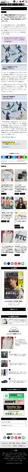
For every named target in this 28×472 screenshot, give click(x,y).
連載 (8, 221)
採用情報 (23, 443)
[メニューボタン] (26, 1)
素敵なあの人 (8, 455)
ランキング (20, 1)
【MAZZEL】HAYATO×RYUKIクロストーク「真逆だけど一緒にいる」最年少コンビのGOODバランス (17, 364)
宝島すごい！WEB (21, 458)
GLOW (13, 456)
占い (20, 4)
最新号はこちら (14, 309)
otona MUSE (8, 456)
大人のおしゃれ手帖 (18, 453)
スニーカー (15, 4)
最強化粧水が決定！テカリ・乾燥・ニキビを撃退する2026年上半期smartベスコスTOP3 (18, 372)
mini (3, 455)
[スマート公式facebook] (5, 264)
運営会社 (18, 443)
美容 (9, 4)
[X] (8, 157)
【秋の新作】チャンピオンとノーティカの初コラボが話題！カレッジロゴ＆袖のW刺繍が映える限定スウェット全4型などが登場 (21, 249)
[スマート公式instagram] (12, 264)
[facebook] (3, 157)
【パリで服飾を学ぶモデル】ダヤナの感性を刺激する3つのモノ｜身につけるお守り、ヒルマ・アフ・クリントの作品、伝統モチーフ (21, 219)
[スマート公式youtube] (19, 264)
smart (22, 456)
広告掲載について (22, 445)
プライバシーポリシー (7, 445)
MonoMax (18, 456)
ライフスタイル (17, 227)
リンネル (14, 455)
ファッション (3, 4)
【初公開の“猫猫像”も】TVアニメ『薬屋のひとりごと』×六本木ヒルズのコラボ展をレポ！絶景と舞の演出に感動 (18, 355)
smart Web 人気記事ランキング (14, 389)
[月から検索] (14, 425)
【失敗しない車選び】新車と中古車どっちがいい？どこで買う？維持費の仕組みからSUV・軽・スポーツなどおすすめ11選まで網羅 (18, 381)
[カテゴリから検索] (14, 422)
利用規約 (15, 445)
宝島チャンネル (6, 453)
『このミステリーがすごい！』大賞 (15, 460)
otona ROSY (19, 455)
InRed (11, 453)
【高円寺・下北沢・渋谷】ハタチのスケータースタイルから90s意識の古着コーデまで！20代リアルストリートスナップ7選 (7, 215)
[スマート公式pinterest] (15, 264)
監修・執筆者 (12, 443)
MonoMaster (6, 458)
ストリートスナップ (23, 1)
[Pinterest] (19, 157)
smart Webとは (4, 443)
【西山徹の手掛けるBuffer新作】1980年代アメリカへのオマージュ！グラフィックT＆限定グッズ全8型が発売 (14, 39)
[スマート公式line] (22, 264)
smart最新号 (14, 1)
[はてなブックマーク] (14, 157)
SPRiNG (25, 455)
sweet (24, 453)
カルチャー (17, 193)
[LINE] (24, 157)
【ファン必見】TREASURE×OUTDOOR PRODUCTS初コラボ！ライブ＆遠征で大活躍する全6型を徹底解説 (21, 188)
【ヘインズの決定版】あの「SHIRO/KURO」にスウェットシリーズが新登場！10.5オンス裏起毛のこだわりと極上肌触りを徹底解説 (7, 249)
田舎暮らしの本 (14, 458)
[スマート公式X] (8, 264)
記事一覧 (17, 1)
